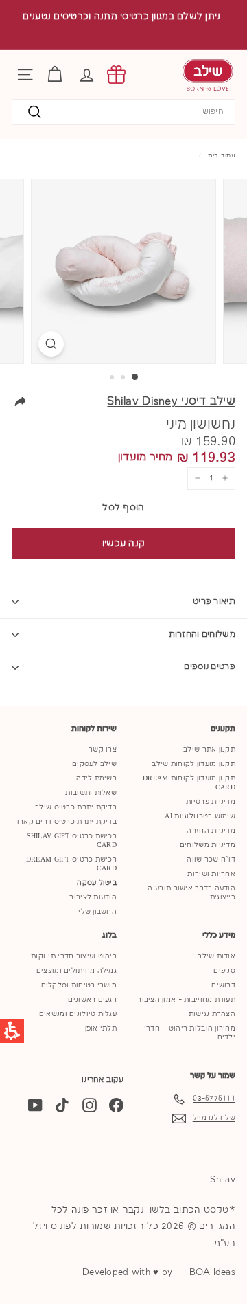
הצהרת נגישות (212, 1014)
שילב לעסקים (94, 764)
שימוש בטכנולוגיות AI (200, 816)
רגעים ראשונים (92, 999)
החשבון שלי (97, 911)
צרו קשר (103, 749)
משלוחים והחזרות (202, 634)
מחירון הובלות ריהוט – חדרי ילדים (189, 1033)
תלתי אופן (101, 1028)
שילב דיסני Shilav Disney (171, 401)
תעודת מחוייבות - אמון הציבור (186, 999)
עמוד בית (221, 155)
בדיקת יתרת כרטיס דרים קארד (66, 821)
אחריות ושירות (211, 873)
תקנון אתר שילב (209, 749)
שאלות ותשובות (91, 792)
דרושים (223, 985)
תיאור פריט (214, 601)
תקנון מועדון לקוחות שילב (193, 764)
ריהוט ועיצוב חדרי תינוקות (74, 956)
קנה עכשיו (123, 543)
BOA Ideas (212, 1272)
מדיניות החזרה (211, 830)
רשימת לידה (96, 778)
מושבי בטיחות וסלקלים (79, 985)
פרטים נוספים (209, 666)
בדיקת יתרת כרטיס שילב (76, 807)
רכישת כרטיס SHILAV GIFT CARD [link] (72, 840)
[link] (116, 74)
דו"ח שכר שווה (211, 859)
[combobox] (123, 112)
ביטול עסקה (97, 882)
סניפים (224, 970)
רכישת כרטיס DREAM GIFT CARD (71, 864)
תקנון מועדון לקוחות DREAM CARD (189, 783)
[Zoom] (51, 344)
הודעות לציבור (93, 897)
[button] (87, 74)
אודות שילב (216, 956)
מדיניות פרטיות (210, 801)
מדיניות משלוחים (207, 845)
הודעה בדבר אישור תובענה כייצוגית (191, 893)
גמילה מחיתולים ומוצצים (76, 970)
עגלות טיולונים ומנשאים (78, 1014)
